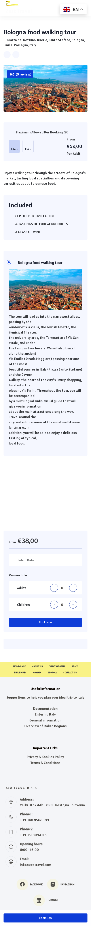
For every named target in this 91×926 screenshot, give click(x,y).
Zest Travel (19, 11)
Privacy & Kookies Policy (45, 756)
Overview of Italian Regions (45, 726)
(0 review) (20, 74)
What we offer (57, 666)
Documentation (45, 708)
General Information (45, 720)
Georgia (52, 672)
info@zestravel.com (35, 864)
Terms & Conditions (45, 762)
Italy (75, 666)
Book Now (45, 622)
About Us (37, 666)
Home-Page (19, 666)
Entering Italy (45, 714)
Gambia (37, 672)
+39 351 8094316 (33, 835)
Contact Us (70, 672)
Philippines (20, 672)
